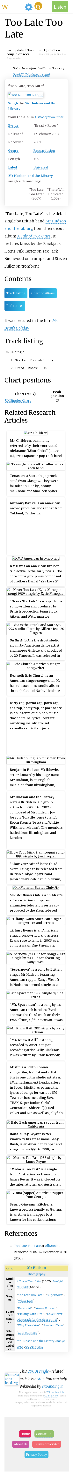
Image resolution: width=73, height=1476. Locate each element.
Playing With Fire (30, 1314)
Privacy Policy (36, 1454)
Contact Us (44, 1434)
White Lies (25, 1300)
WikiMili (12, 6)
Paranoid (24, 1308)
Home (25, 1434)
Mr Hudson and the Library (30, 176)
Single (13, 103)
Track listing (16, 293)
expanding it (52, 1386)
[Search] (38, 6)
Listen (60, 6)
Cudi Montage (27, 1332)
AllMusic (51, 1246)
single (44, 1371)
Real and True (53, 1325)
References (14, 306)
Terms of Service (46, 1444)
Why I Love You (28, 1325)
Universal (40, 167)
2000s (33, 1371)
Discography (36, 1274)
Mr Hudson (36, 1268)
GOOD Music (34, 1346)
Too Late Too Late (27, 1246)
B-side (13, 125)
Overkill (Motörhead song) (31, 74)
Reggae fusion (44, 150)
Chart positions (43, 293)
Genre (13, 150)
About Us (21, 1444)
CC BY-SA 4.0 (51, 1395)
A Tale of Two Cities (49, 117)
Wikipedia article (55, 1392)
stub (40, 1379)
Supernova (54, 1295)
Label (12, 167)
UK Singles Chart (18, 400)
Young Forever (46, 1308)
